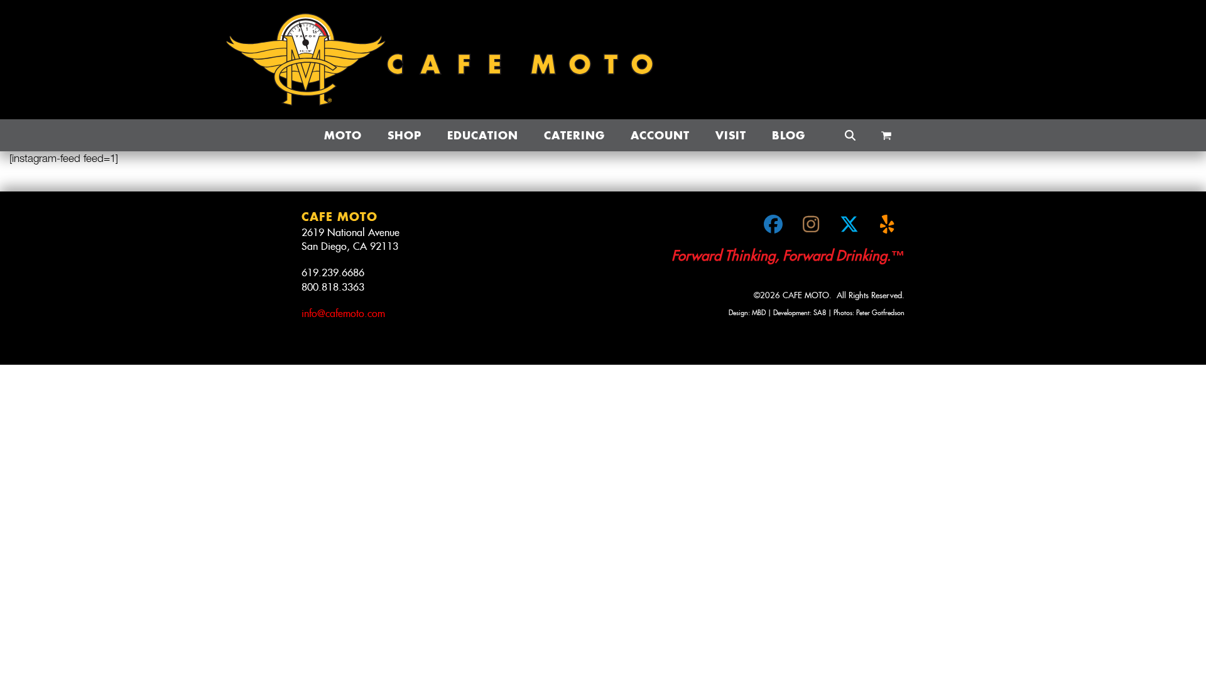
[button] (886, 135)
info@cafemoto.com (343, 313)
